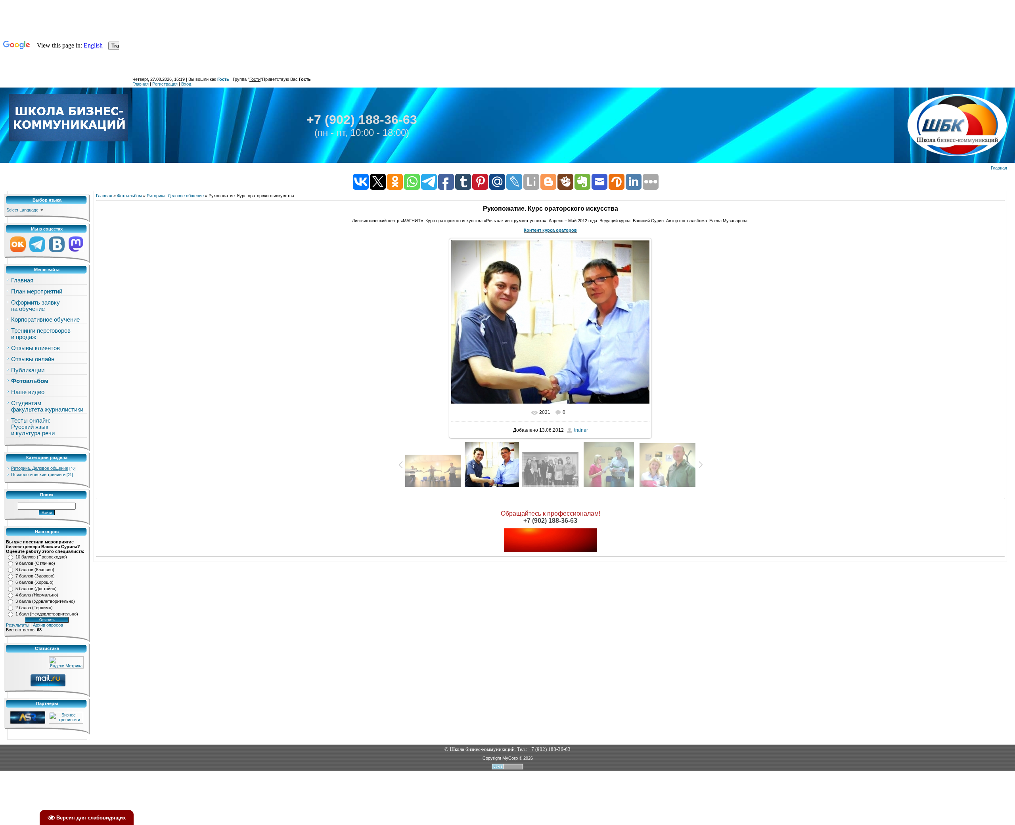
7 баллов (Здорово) (35, 575)
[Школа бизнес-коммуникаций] (68, 117)
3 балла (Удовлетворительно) (45, 601)
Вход (186, 84)
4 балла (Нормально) (36, 595)
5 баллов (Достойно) (36, 588)
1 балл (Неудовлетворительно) (46, 614)
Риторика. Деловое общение (39, 468)
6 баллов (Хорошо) (34, 582)
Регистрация (165, 84)
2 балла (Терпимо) (34, 607)
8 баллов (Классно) (34, 569)
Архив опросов (48, 625)
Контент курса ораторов (550, 230)
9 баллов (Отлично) (35, 563)
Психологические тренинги (38, 474)
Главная (140, 84)
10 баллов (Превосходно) (41, 556)
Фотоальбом (129, 195)
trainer (581, 430)
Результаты (17, 625)
